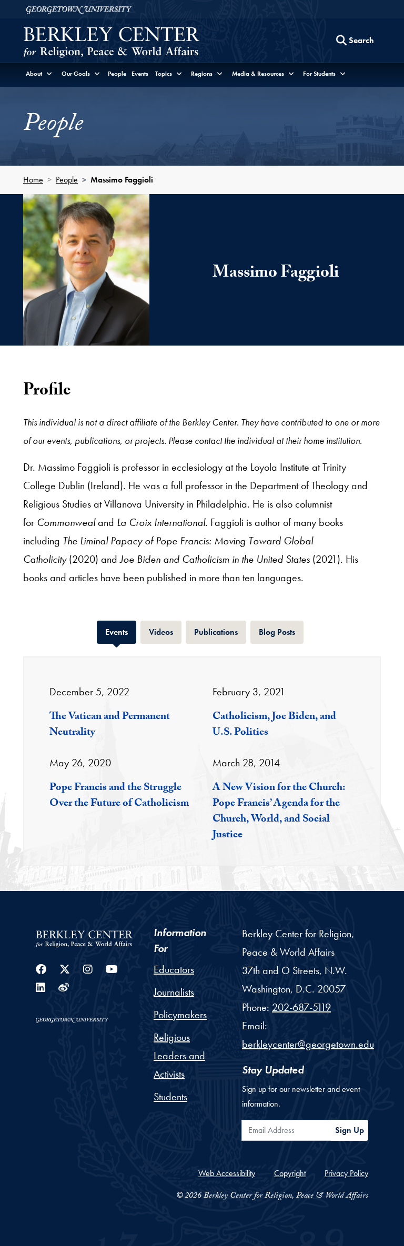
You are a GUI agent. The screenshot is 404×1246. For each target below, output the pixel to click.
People (117, 73)
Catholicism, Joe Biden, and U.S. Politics (274, 725)
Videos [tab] (165, 631)
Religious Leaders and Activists (179, 1055)
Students (170, 1096)
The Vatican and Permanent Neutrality (109, 725)
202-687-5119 (301, 1007)
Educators (174, 969)
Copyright (290, 1173)
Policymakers (180, 1014)
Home (33, 179)
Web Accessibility (226, 1173)
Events (140, 73)
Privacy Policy (346, 1173)
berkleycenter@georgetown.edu (308, 1044)
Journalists (174, 992)
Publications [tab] (220, 631)
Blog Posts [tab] (281, 631)
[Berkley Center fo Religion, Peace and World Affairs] (111, 43)
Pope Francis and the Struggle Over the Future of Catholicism (119, 796)
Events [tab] (120, 631)
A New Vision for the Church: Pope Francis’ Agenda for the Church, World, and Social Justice (279, 812)
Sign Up (349, 1130)
